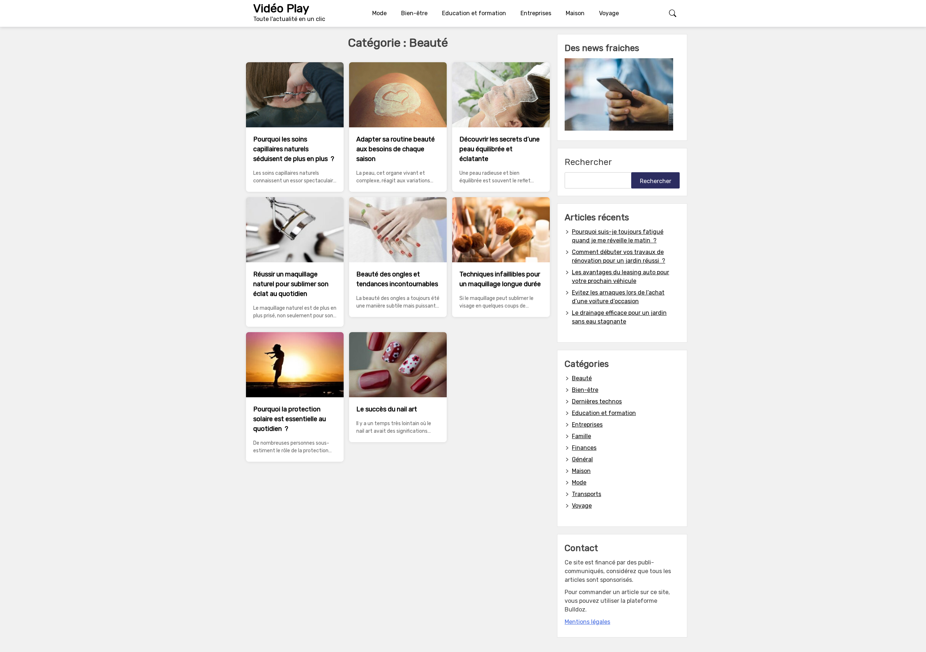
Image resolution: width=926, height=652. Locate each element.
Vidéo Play (281, 8)
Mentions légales (587, 621)
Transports (586, 494)
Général (582, 459)
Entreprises (536, 13)
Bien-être (414, 13)
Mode (379, 13)
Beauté (582, 378)
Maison (575, 13)
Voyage (609, 13)
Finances (584, 447)
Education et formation (474, 13)
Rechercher (588, 162)
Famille (581, 436)
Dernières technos (597, 401)
